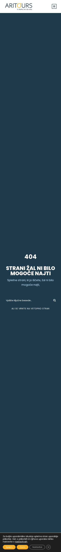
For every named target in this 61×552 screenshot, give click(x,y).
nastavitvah (21, 541)
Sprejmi (9, 547)
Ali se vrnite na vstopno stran (30, 308)
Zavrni (22, 547)
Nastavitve (37, 547)
